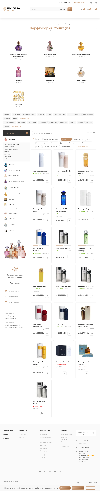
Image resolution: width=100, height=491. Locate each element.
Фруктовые (63, 122)
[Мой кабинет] (96, 3)
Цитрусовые (32, 122)
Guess (49, 114)
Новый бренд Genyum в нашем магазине (13, 317)
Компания (23, 430)
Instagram (45, 472)
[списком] (91, 132)
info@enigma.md (85, 447)
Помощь (64, 430)
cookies (19, 488)
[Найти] (69, 9)
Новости (6, 309)
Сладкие (80, 122)
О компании (23, 434)
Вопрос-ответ (65, 446)
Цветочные (42, 122)
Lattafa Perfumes (59, 114)
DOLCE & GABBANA (74, 114)
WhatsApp (55, 472)
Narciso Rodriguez (29, 114)
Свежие (89, 122)
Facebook (40, 472)
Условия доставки (46, 440)
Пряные (6, 126)
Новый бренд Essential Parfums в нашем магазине (14, 326)
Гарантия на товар (46, 442)
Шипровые (21, 122)
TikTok (60, 472)
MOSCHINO (16, 114)
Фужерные (53, 122)
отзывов (82, 459)
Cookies (42, 457)
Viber (50, 472)
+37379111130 (65, 3)
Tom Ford (7, 114)
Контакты (22, 440)
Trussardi (7, 118)
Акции (5, 434)
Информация (45, 430)
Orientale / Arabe (9, 122)
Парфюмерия (8, 430)
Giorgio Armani (88, 114)
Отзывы (21, 437)
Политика (43, 448)
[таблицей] (94, 132)
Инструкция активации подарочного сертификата (48, 453)
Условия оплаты (45, 437)
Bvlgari (15, 118)
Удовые (72, 122)
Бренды (6, 438)
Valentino (41, 114)
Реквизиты (43, 445)
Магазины (43, 434)
